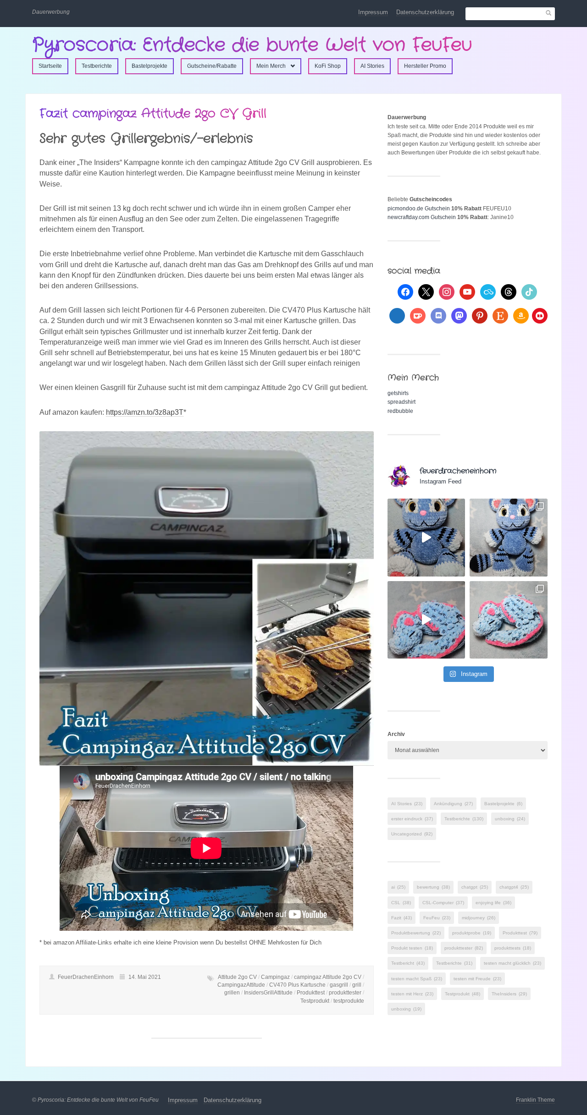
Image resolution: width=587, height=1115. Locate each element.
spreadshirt (401, 402)
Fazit (401, 917)
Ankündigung (453, 803)
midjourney (478, 917)
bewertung (433, 887)
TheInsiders (509, 993)
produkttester (345, 992)
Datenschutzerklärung (425, 12)
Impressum (373, 12)
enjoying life (493, 902)
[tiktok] (529, 291)
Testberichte (97, 66)
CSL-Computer (443, 902)
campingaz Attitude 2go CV (327, 977)
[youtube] (467, 291)
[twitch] (397, 315)
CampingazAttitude (241, 985)
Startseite (50, 66)
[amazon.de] (521, 315)
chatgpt (474, 887)
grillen (232, 992)
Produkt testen (412, 947)
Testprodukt (314, 1001)
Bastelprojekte (149, 66)
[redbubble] (540, 315)
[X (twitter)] (426, 291)
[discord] (438, 315)
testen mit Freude (477, 978)
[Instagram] (446, 291)
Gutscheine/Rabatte (212, 66)
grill (356, 985)
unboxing (510, 818)
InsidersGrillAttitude (268, 992)
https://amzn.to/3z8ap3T (144, 412)
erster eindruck (412, 818)
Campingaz (275, 977)
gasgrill (339, 985)
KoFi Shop (328, 66)
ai (398, 887)
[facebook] (405, 291)
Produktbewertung (416, 932)
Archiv (396, 734)
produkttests (512, 947)
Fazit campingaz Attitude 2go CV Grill (152, 113)
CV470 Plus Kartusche (297, 985)
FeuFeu (436, 917)
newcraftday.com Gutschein (422, 217)
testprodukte (348, 1001)
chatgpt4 (514, 887)
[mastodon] (459, 315)
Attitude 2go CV (237, 977)
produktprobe (471, 932)
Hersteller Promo (425, 66)
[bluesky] (488, 291)
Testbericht (408, 963)
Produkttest (311, 992)
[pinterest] (479, 315)
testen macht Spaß (416, 978)
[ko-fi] (418, 315)
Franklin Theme (535, 1100)
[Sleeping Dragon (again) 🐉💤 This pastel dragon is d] (426, 620)
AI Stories (372, 66)
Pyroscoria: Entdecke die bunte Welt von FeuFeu (252, 45)
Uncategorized (411, 833)
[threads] (508, 291)
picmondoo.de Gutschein (419, 208)
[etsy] (500, 315)
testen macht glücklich (512, 963)
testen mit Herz (412, 993)
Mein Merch (271, 66)
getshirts (398, 393)
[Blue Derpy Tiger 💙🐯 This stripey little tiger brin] (426, 538)
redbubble (400, 411)
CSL (401, 902)
